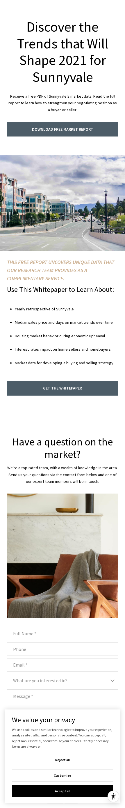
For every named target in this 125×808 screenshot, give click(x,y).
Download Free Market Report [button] (62, 129)
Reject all (62, 760)
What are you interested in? (40, 680)
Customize (62, 775)
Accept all (62, 791)
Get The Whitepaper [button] (62, 388)
